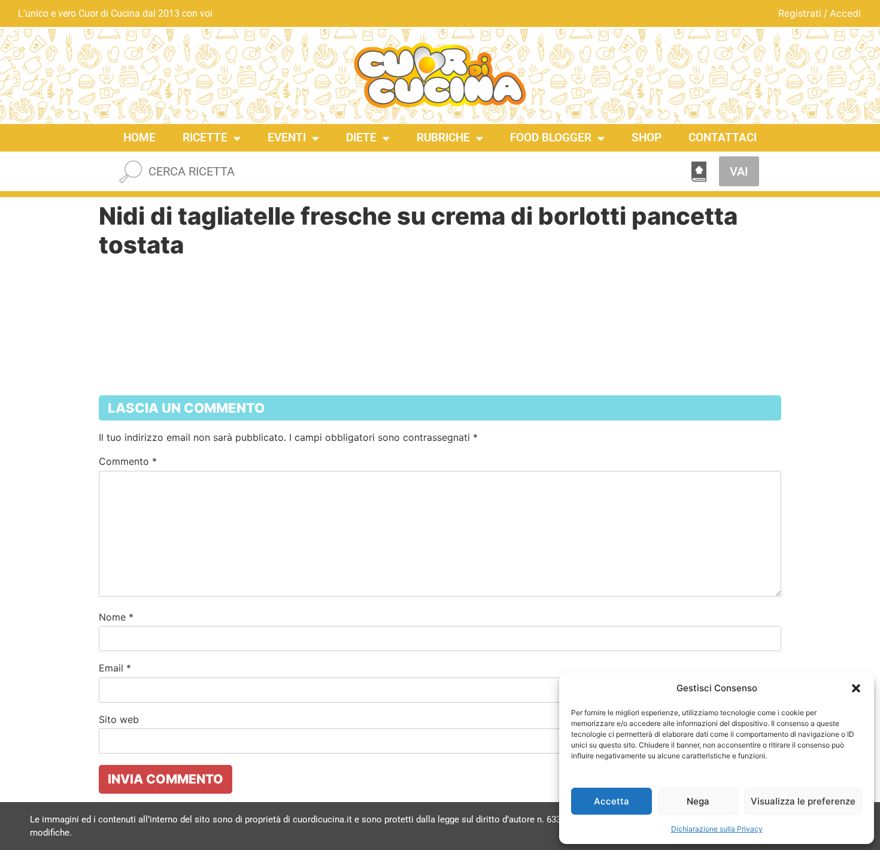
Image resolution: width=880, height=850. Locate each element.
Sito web (119, 719)
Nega (698, 801)
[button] (856, 688)
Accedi (845, 13)
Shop (646, 137)
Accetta (611, 801)
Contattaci (722, 137)
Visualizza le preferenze (803, 801)
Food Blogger (550, 137)
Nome (116, 617)
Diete (361, 137)
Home (139, 137)
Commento (128, 461)
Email (115, 668)
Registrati (799, 13)
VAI (739, 171)
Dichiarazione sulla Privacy (717, 828)
